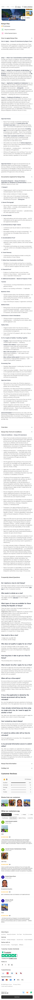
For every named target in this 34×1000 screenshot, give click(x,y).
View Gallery (27, 17)
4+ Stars (17, 814)
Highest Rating (22, 818)
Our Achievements (27, 934)
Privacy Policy (17, 984)
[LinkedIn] (12, 965)
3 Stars (24, 814)
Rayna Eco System (11, 934)
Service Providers (5, 944)
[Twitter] (5, 965)
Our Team (19, 934)
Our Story (3, 934)
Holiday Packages (11, 939)
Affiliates (21, 944)
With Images (6, 814)
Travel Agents (14, 944)
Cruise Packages (28, 939)
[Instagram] (9, 965)
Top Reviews (5, 818)
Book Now (17, 997)
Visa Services (20, 939)
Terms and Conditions (7, 986)
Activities (3, 939)
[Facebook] (2, 965)
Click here (15, 597)
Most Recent (13, 818)
